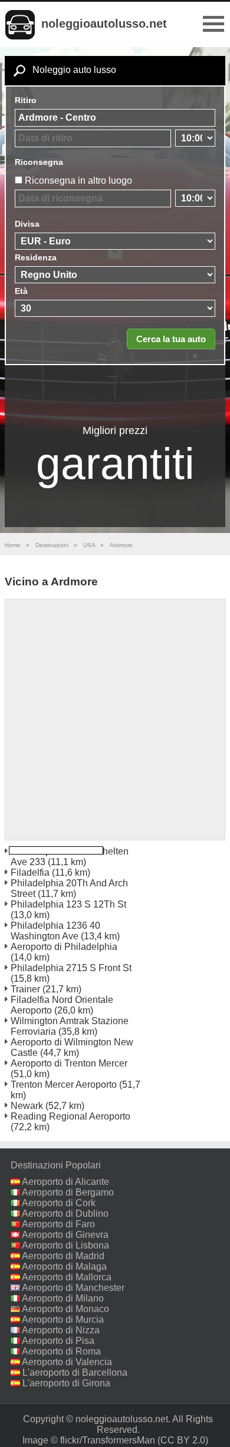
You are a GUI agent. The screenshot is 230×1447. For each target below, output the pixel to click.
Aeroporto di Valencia (67, 1362)
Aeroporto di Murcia (63, 1319)
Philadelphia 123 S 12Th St (68, 904)
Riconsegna (39, 162)
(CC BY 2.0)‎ (182, 1440)
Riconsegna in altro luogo (78, 181)
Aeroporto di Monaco (65, 1309)
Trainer (25, 989)
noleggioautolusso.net (104, 23)
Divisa (27, 224)
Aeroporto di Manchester (73, 1288)
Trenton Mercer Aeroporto (64, 1085)
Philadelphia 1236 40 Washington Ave (55, 930)
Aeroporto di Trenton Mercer (69, 1063)
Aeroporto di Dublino (65, 1213)
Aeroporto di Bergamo (68, 1192)
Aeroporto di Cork (59, 1203)
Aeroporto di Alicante (65, 1182)
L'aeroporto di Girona (66, 1383)
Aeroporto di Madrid (63, 1256)
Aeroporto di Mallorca (66, 1277)
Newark (27, 1106)
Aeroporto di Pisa (58, 1341)
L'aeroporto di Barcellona (74, 1372)
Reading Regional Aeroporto (70, 1116)
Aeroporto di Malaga (64, 1266)
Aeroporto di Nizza (61, 1330)
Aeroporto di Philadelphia (64, 947)
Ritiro (26, 100)
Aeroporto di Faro (58, 1224)
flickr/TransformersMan (107, 1440)
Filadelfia (30, 872)
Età (21, 291)
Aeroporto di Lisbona (65, 1245)
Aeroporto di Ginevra (65, 1235)
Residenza (36, 257)
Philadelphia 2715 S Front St (71, 968)
